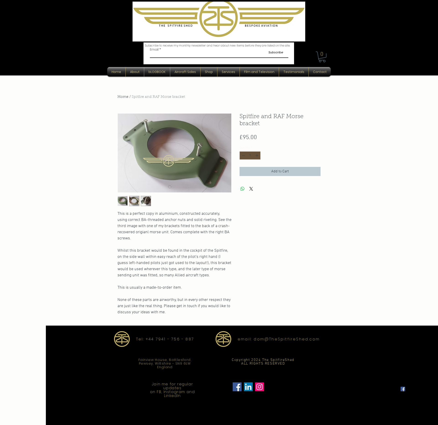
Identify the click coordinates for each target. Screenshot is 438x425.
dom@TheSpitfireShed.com (287, 339)
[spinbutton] (250, 155)
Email (154, 49)
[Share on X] (251, 189)
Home (122, 97)
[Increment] (257, 155)
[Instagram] (259, 386)
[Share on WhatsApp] (242, 189)
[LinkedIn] (248, 386)
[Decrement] (243, 155)
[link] (322, 57)
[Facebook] (237, 386)
